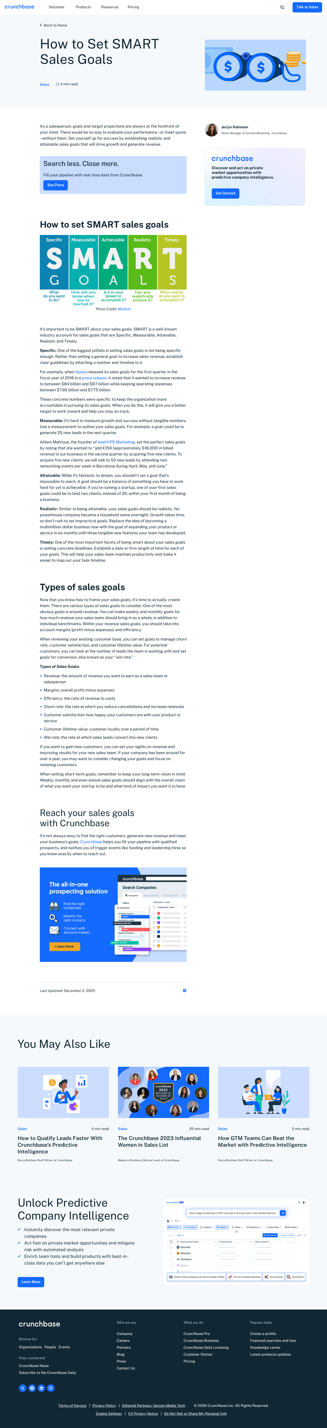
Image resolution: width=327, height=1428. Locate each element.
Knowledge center (265, 1347)
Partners (124, 1347)
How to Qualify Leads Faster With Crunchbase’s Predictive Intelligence (60, 1145)
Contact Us (126, 1368)
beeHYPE (116, 442)
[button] (56, 7)
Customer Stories (198, 1354)
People (50, 1347)
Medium (124, 309)
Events (64, 1347)
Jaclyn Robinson (234, 127)
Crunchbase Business (201, 1340)
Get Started (225, 193)
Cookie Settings (109, 1414)
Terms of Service (72, 1406)
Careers (123, 1340)
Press (121, 1361)
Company (125, 1334)
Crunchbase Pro (197, 1334)
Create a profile (263, 1334)
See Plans (55, 185)
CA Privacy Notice (143, 1414)
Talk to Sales (307, 7)
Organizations (30, 1347)
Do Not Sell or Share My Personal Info (195, 1414)
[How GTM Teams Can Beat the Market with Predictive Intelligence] (263, 1092)
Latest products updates (270, 1354)
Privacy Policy (104, 1406)
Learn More (31, 1282)
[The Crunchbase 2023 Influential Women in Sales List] (163, 1092)
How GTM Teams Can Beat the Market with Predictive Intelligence (262, 1141)
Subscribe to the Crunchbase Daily (47, 1373)
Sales (44, 84)
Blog (121, 1354)
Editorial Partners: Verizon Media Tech (153, 1406)
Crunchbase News (34, 1366)
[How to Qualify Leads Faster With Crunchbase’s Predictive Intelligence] (63, 1092)
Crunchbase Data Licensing (206, 1347)
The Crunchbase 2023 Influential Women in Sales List (159, 1141)
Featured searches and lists (273, 1340)
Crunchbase (91, 841)
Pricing (133, 7)
